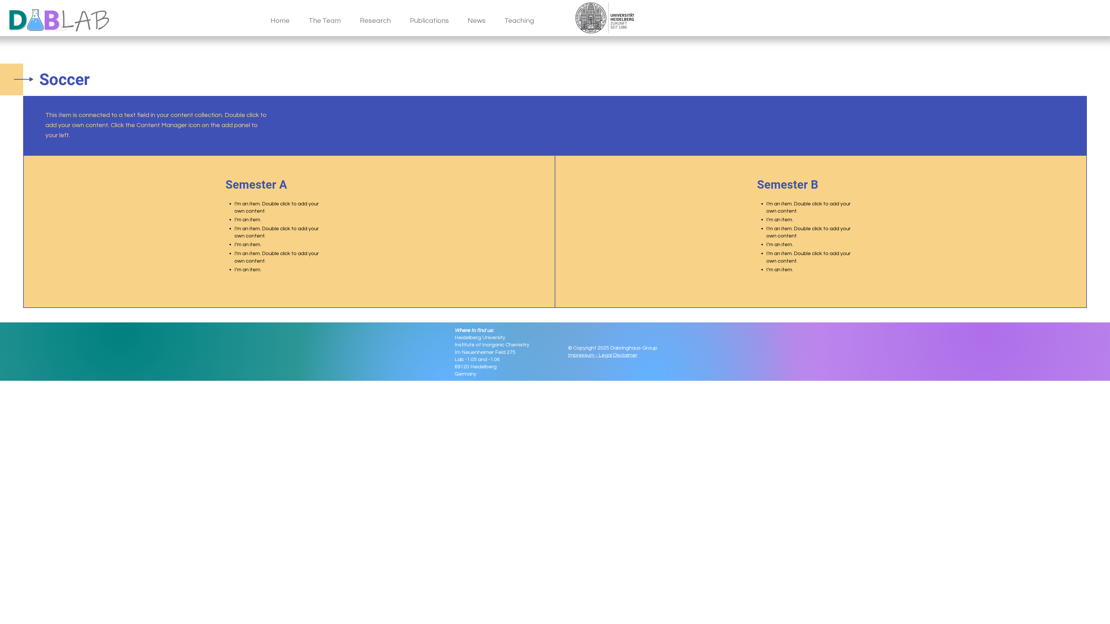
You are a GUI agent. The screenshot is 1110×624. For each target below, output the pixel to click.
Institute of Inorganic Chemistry (492, 345)
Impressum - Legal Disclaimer (602, 355)
